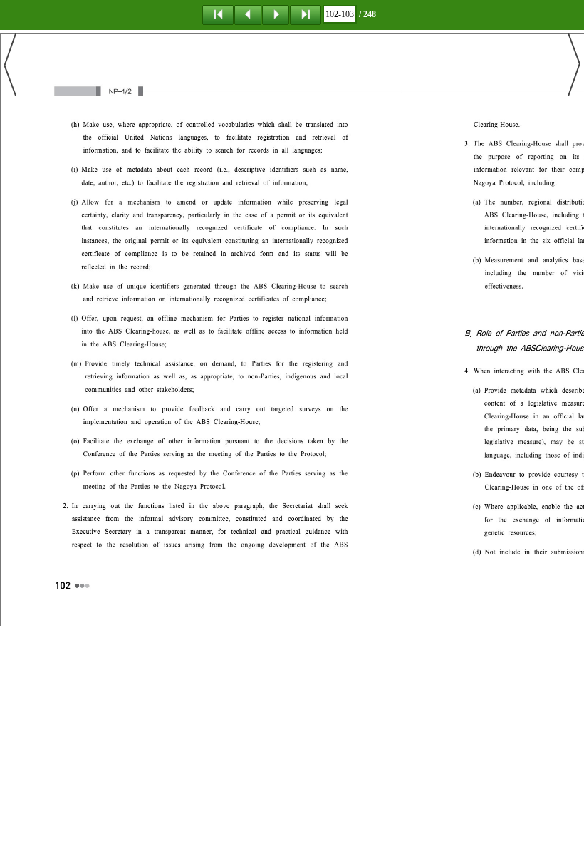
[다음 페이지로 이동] (275, 14)
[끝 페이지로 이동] (305, 14)
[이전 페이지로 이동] (247, 14)
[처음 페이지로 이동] (218, 14)
